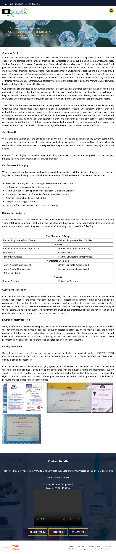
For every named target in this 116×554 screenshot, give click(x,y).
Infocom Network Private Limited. (100, 549)
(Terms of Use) (107, 546)
